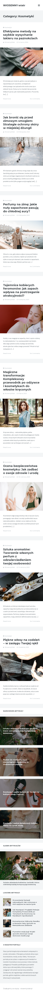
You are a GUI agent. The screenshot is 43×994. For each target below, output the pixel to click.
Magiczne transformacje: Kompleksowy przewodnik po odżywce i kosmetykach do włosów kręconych (21, 380)
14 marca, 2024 (23, 42)
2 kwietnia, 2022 (23, 647)
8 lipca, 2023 (22, 393)
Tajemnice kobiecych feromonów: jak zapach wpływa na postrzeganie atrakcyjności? (21, 290)
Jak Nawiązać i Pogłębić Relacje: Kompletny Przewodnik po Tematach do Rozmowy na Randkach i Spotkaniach (26, 913)
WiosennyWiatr (10, 42)
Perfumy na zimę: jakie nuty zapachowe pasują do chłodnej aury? (21, 208)
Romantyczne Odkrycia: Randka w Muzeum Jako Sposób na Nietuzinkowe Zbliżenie (26, 923)
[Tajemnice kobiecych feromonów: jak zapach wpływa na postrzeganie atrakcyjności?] (21, 319)
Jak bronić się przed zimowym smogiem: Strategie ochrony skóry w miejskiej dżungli (21, 123)
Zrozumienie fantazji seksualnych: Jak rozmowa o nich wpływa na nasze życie (25, 902)
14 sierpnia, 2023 (23, 299)
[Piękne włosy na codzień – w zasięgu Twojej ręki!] (21, 666)
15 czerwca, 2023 (24, 567)
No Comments (35, 99)
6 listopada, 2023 (24, 215)
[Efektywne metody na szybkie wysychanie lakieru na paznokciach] (21, 62)
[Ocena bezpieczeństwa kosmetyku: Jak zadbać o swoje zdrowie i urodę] (21, 496)
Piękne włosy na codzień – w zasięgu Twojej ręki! (21, 641)
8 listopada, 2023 (24, 132)
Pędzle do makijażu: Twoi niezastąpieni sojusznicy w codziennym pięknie (16, 762)
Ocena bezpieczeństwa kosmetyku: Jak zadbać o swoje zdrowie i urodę (20, 469)
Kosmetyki (8, 27)
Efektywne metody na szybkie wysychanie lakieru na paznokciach (20, 35)
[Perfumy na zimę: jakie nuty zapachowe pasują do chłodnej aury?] (21, 235)
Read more (7, 99)
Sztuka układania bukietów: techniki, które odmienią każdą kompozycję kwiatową (20, 731)
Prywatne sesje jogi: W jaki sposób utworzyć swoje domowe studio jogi (24, 934)
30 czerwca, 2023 (24, 477)
